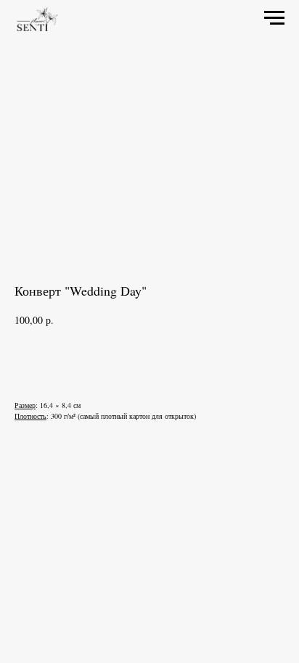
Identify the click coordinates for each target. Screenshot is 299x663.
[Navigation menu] (274, 18)
